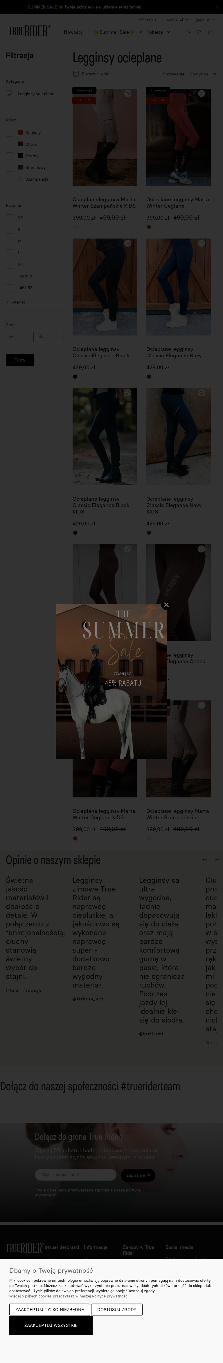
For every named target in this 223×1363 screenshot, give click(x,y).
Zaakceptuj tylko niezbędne (49, 1309)
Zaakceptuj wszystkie (51, 1325)
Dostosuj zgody (116, 1309)
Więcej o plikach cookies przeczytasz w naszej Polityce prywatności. (69, 1296)
